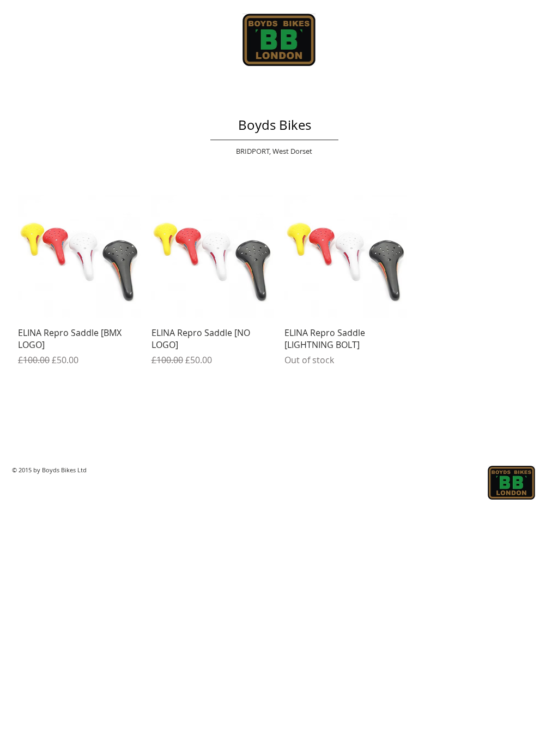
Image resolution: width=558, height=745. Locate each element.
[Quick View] (79, 256)
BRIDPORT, (254, 151)
